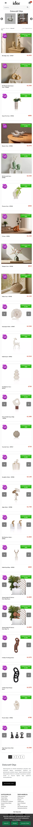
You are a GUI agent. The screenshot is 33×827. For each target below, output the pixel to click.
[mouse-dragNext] (31, 19)
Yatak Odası (4, 798)
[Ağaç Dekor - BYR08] (16, 494)
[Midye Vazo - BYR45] (16, 284)
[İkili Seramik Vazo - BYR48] (16, 163)
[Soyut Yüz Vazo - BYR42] (16, 103)
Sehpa (2, 805)
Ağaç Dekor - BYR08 (7, 507)
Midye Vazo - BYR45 (7, 296)
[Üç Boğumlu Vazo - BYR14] (16, 374)
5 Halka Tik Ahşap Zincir (8, 657)
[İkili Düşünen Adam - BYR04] (16, 524)
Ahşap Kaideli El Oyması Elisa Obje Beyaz (8, 598)
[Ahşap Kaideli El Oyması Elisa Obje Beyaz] (16, 585)
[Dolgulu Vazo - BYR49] (16, 254)
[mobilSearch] (28, 7)
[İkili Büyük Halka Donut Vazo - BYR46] (16, 73)
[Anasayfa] (16, 3)
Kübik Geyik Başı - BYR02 (8, 567)
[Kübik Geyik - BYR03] (16, 344)
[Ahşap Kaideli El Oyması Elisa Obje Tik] (16, 615)
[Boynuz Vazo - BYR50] (16, 133)
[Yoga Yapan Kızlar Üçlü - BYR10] (16, 735)
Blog (19, 805)
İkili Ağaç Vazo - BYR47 (7, 55)
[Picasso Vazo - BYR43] (16, 193)
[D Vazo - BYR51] (16, 223)
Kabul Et (6, 823)
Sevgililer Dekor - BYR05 (8, 477)
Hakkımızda (21, 801)
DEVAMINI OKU (9, 783)
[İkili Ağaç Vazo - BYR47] (16, 43)
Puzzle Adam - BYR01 (7, 718)
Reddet (15, 823)
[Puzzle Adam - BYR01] (16, 705)
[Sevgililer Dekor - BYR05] (16, 464)
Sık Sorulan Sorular (22, 806)
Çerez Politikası (22, 803)
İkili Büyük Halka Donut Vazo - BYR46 (7, 86)
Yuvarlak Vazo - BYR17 (7, 447)
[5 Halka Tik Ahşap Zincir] (16, 645)
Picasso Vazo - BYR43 (7, 206)
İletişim (19, 800)
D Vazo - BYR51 (6, 236)
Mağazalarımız (21, 796)
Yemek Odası (4, 796)
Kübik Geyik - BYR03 (7, 356)
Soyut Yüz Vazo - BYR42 (8, 116)
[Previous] (4, 314)
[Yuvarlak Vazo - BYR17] (16, 434)
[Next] (28, 314)
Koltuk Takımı (4, 800)
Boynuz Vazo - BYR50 (7, 146)
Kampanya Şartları (22, 808)
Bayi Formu (20, 798)
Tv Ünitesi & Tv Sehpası (7, 801)
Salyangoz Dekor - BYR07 (8, 326)
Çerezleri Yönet (25, 823)
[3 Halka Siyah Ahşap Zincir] (16, 675)
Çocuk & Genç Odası (6, 803)
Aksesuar (8, 28)
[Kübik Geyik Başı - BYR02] (16, 555)
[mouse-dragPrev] (1, 19)
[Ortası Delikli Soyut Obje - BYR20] (16, 404)
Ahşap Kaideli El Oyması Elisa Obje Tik (8, 628)
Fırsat (2, 808)
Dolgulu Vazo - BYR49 (7, 266)
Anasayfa (3, 28)
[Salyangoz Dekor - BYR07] (16, 314)
